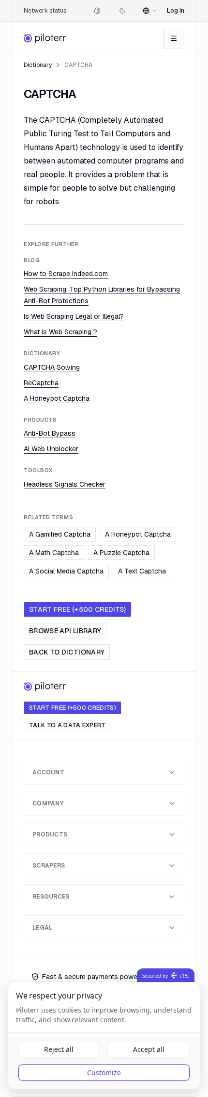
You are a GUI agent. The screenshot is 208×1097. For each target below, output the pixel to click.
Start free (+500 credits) (77, 609)
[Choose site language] (150, 10)
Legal (42, 928)
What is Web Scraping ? (60, 331)
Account (48, 772)
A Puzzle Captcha (121, 552)
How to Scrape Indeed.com (66, 273)
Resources (51, 897)
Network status (45, 11)
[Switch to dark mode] (122, 10)
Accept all (148, 1049)
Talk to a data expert (67, 725)
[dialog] (104, 1035)
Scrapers (48, 865)
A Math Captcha (54, 552)
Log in (175, 11)
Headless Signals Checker (64, 484)
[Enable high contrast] (97, 10)
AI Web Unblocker (51, 448)
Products (49, 834)
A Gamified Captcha (59, 534)
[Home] (45, 38)
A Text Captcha (142, 571)
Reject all (59, 1049)
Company (47, 803)
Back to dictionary (66, 652)
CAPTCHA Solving (52, 367)
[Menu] (173, 38)
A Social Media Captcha (66, 571)
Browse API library (65, 630)
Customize (104, 1072)
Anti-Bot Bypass (49, 433)
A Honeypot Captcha (56, 398)
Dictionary (38, 65)
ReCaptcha (41, 382)
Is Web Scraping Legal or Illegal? (74, 316)
